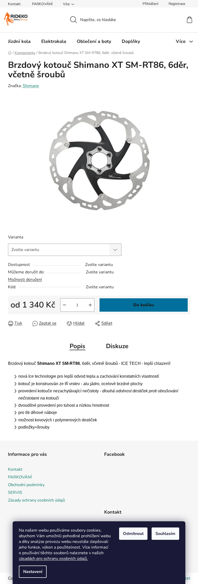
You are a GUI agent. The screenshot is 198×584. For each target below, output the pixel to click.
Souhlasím (165, 533)
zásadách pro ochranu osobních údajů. (53, 558)
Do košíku (143, 305)
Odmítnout (133, 533)
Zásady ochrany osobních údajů (36, 500)
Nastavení (32, 571)
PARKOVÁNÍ (42, 4)
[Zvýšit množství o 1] (90, 305)
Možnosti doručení (25, 279)
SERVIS (15, 492)
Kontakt (14, 4)
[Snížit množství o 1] (64, 305)
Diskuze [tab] (117, 346)
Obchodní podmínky (26, 485)
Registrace (177, 3)
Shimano (31, 86)
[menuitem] (19, 41)
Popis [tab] (77, 346)
